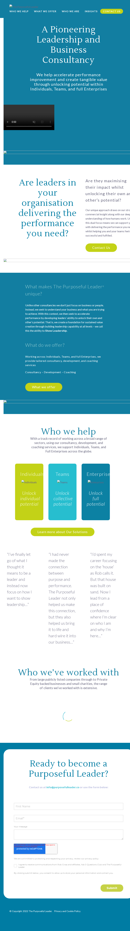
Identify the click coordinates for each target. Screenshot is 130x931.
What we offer (45, 11)
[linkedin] (94, 910)
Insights (91, 11)
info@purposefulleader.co (62, 787)
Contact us (111, 11)
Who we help (19, 11)
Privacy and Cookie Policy (67, 911)
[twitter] (107, 910)
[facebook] (101, 910)
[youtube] (119, 910)
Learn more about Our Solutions (62, 532)
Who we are (70, 11)
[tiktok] (119, 915)
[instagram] (113, 910)
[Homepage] (23, 6)
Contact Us (101, 248)
